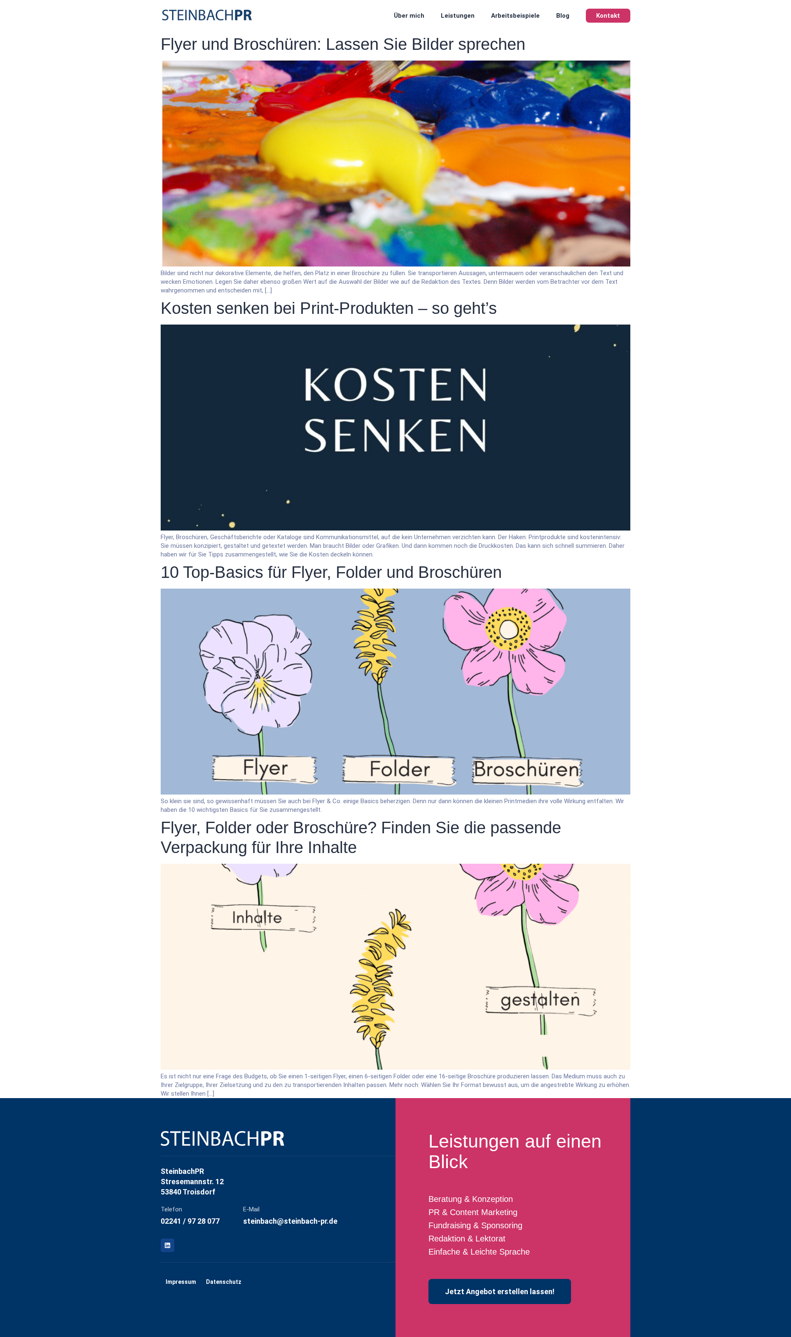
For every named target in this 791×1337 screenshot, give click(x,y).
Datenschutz (223, 1282)
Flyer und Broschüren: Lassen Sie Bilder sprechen (343, 44)
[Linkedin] (167, 1245)
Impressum (181, 1282)
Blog (562, 15)
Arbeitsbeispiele (515, 15)
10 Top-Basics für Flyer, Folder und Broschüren (331, 572)
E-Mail (251, 1209)
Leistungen (458, 15)
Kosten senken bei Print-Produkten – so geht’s (329, 308)
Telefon (171, 1209)
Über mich (409, 15)
